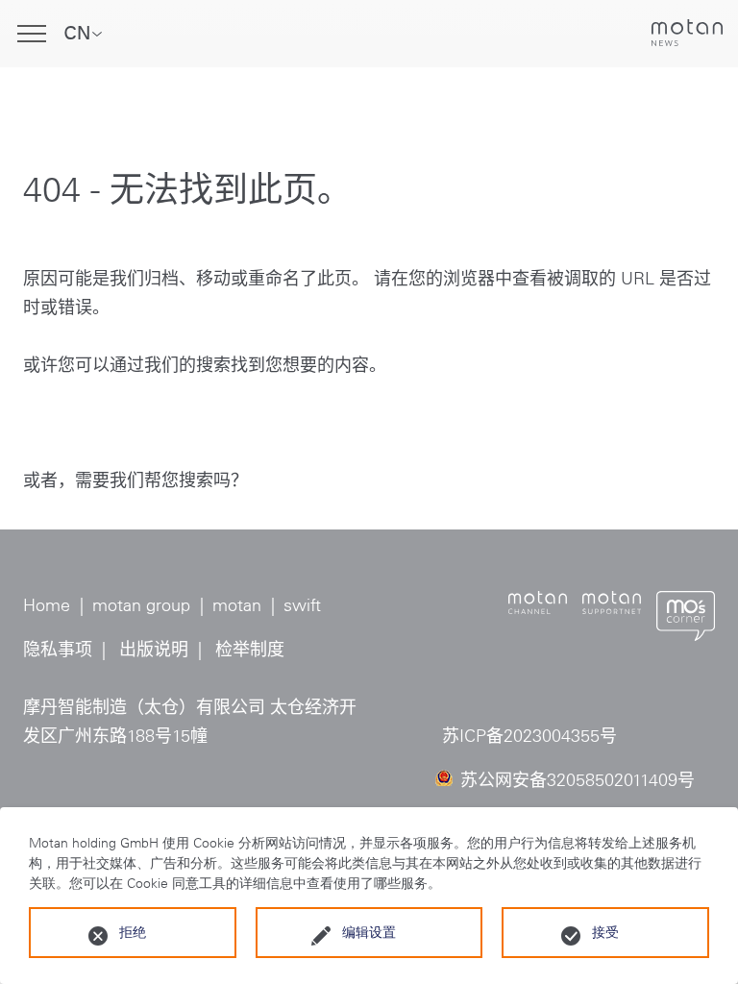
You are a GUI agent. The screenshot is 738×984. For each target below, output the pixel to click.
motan (236, 605)
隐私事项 (57, 649)
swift (302, 605)
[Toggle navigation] (31, 33)
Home (46, 605)
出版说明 (153, 649)
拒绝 (132, 932)
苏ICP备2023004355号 (529, 736)
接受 (605, 932)
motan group (141, 605)
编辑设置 (369, 932)
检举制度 (249, 649)
